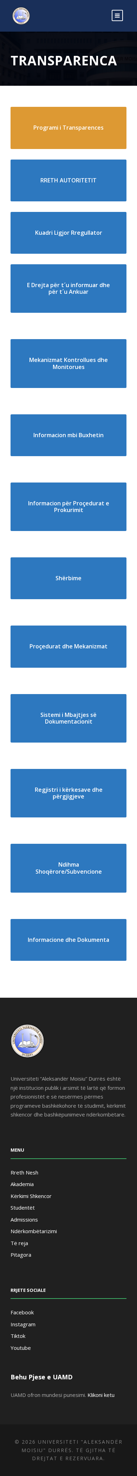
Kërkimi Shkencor (31, 1195)
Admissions (24, 1219)
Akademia (22, 1183)
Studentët (23, 1207)
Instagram (23, 1324)
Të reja (19, 1243)
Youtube (21, 1347)
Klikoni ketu (101, 1394)
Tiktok (18, 1335)
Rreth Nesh (24, 1172)
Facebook (22, 1312)
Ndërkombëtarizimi (34, 1231)
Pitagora (21, 1254)
